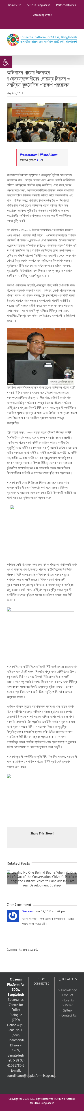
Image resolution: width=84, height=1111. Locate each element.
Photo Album (49, 155)
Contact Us (69, 1015)
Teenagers (28, 911)
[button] (6, 62)
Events (69, 1000)
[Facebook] (35, 994)
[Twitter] (41, 994)
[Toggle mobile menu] (75, 48)
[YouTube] (47, 994)
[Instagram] (44, 1002)
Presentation (28, 155)
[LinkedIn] (38, 1002)
